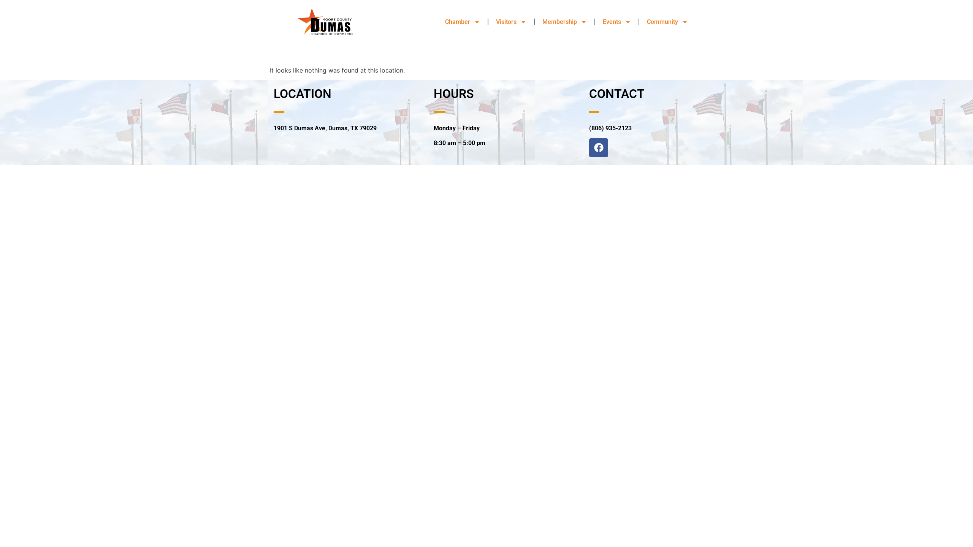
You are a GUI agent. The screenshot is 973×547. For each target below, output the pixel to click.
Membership (559, 21)
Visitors (506, 21)
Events (612, 21)
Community (662, 21)
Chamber (457, 21)
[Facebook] (598, 147)
